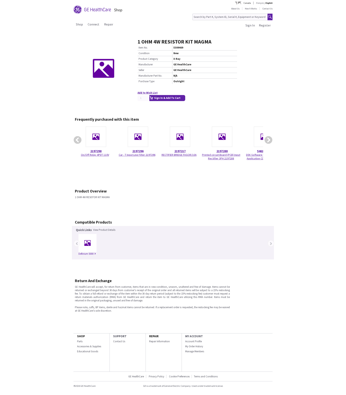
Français (260, 3)
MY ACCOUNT (194, 336)
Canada (247, 3)
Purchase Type (146, 81)
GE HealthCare (136, 376)
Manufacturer (146, 64)
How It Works (251, 8)
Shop (79, 24)
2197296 (138, 151)
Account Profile (193, 341)
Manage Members (194, 351)
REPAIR (154, 336)
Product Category (148, 59)
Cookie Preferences (179, 376)
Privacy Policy (156, 376)
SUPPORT (120, 336)
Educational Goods (87, 351)
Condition (144, 53)
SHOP (81, 336)
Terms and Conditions (206, 376)
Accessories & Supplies (89, 346)
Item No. (143, 47)
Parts (79, 341)
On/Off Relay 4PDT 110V (95, 155)
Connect (93, 24)
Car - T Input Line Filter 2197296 (137, 155)
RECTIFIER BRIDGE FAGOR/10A (179, 155)
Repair (108, 24)
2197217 (180, 151)
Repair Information (159, 341)
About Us (235, 8)
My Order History (194, 346)
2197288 (222, 151)
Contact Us (267, 8)
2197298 (96, 151)
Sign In (250, 25)
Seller (141, 70)
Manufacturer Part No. (150, 75)
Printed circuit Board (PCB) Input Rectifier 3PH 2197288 (221, 156)
